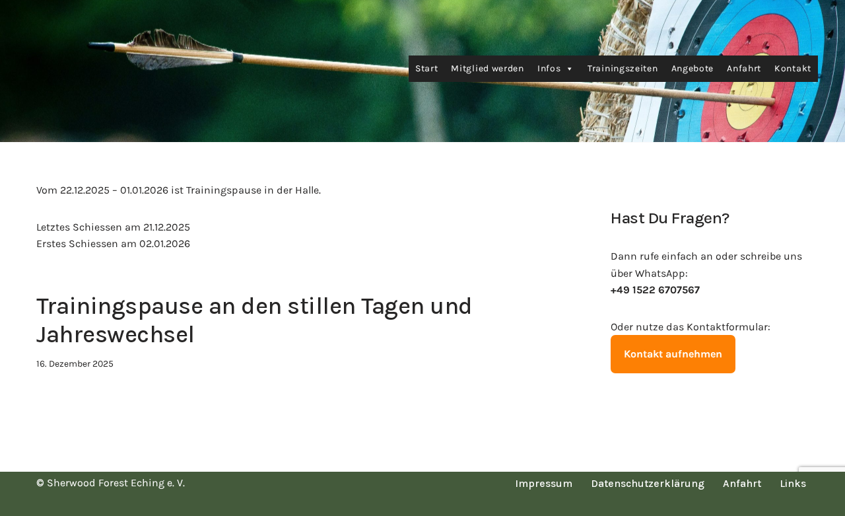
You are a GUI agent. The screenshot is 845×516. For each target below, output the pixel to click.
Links (793, 483)
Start (426, 68)
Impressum (543, 483)
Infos (549, 68)
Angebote (692, 68)
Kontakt (792, 68)
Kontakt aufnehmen (673, 354)
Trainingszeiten (623, 68)
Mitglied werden (487, 68)
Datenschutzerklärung (647, 483)
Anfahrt (744, 68)
